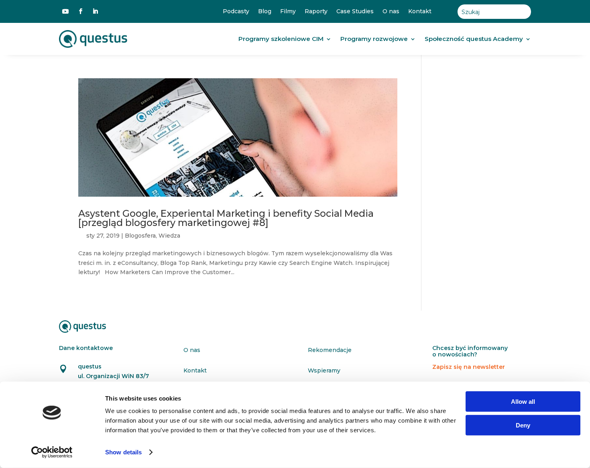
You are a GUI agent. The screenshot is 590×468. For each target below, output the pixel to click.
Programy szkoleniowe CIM (280, 39)
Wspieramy (324, 370)
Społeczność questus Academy (474, 39)
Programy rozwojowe (374, 39)
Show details (123, 452)
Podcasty (236, 11)
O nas (390, 11)
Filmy (288, 11)
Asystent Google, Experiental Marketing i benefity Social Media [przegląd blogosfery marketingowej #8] (226, 218)
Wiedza (169, 235)
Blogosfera (140, 235)
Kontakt (419, 11)
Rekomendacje (330, 350)
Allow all (523, 401)
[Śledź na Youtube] (65, 11)
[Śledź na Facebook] (80, 11)
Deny (523, 424)
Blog (264, 11)
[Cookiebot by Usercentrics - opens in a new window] (52, 452)
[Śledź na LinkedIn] (95, 11)
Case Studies (355, 11)
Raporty (316, 11)
